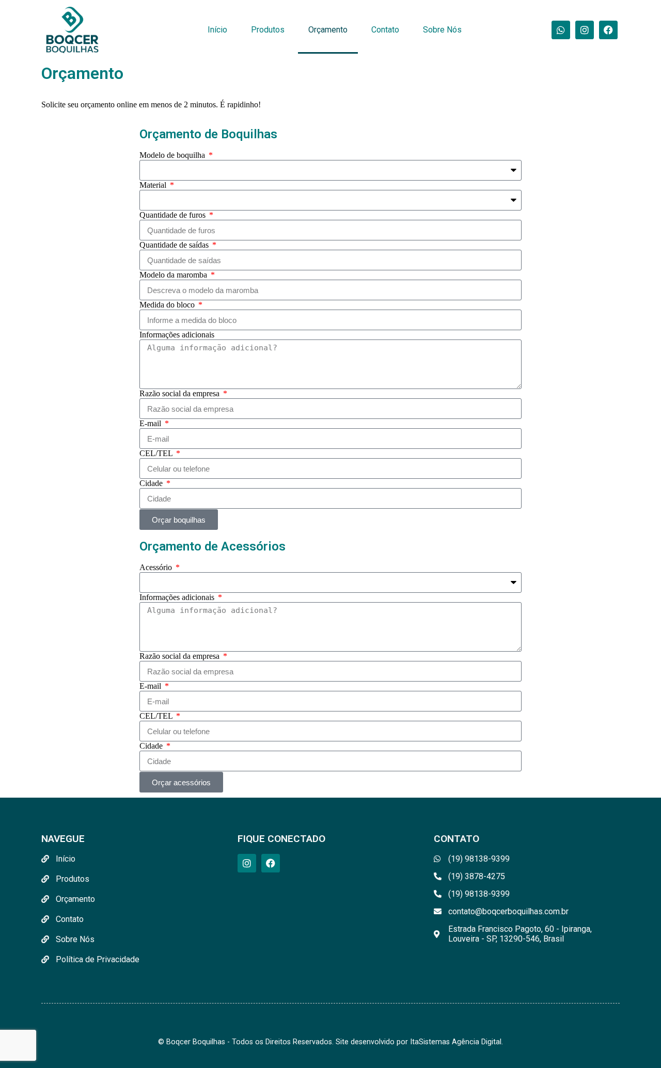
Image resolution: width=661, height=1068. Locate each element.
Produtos (268, 30)
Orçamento (328, 30)
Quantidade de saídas (175, 244)
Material (153, 185)
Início (217, 30)
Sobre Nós (442, 30)
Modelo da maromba (174, 274)
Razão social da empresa (180, 393)
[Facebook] (608, 30)
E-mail (151, 423)
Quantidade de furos (173, 215)
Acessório (156, 567)
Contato (385, 30)
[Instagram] (584, 30)
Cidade (152, 483)
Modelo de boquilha (173, 155)
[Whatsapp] (561, 30)
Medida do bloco (168, 304)
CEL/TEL (157, 453)
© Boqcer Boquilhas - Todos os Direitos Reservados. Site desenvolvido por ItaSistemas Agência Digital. (330, 1042)
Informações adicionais (176, 334)
